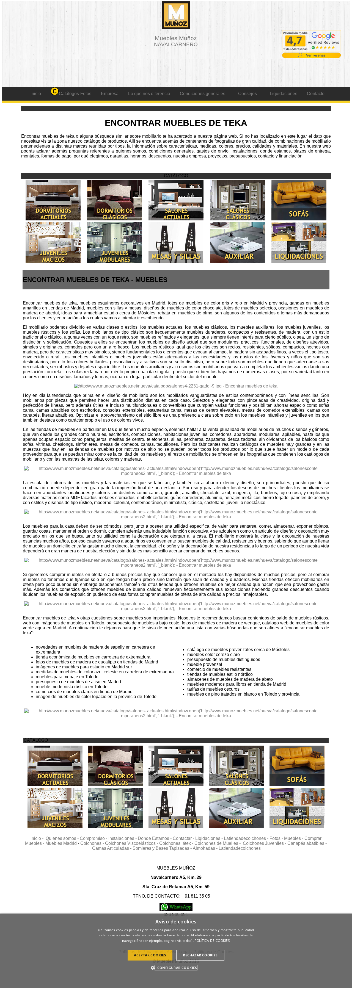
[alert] (176, 951)
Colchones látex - (176, 843)
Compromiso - (94, 838)
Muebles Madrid (61, 843)
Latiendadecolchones (240, 848)
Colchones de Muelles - (218, 843)
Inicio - (38, 838)
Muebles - (294, 838)
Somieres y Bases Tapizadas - (163, 848)
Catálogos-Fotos (75, 93)
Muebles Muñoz (176, 41)
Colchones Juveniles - (265, 843)
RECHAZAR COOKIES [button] (200, 955)
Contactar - (184, 838)
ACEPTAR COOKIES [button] (150, 955)
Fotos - (277, 838)
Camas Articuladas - (112, 848)
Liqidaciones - (209, 838)
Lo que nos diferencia (149, 93)
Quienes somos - (63, 838)
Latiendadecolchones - (247, 838)
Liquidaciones (283, 93)
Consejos (247, 93)
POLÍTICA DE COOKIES (212, 940)
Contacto (315, 93)
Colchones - (92, 843)
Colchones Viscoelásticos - (132, 843)
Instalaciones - (123, 838)
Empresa (110, 93)
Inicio (36, 93)
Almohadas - (206, 848)
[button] (176, 967)
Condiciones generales (202, 93)
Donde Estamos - (155, 838)
